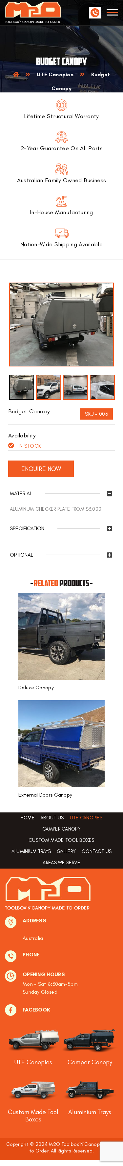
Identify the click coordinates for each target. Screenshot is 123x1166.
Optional (21, 555)
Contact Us (97, 851)
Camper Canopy (61, 829)
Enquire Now (41, 469)
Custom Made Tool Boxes (61, 840)
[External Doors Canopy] (61, 743)
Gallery (66, 851)
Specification (27, 529)
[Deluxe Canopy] (61, 636)
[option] (61, 324)
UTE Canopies (55, 74)
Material (21, 494)
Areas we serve (61, 863)
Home (27, 818)
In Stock (30, 446)
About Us (52, 818)
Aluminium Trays (31, 851)
